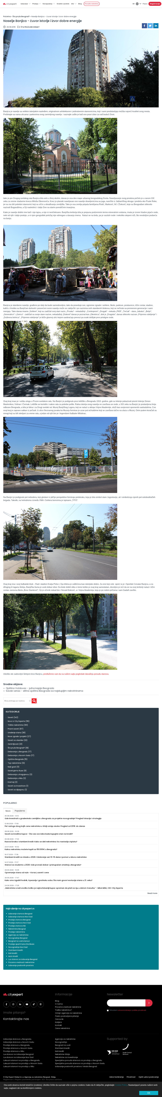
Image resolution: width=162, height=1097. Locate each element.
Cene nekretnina (62, 1028)
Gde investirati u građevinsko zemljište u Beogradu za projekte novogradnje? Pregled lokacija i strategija (53, 818)
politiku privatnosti (139, 1010)
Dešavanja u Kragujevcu (18, 774)
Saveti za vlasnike (15, 740)
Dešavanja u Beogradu (18, 751)
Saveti (10, 717)
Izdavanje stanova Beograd (20, 913)
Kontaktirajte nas (16, 1019)
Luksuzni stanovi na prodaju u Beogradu (21, 1060)
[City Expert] (12, 4)
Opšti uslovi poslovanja (149, 1077)
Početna (7, 16)
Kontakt (58, 1025)
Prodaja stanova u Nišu (13, 1051)
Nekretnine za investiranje (66, 1057)
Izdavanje (24, 4)
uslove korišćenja (124, 1010)
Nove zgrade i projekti (17, 736)
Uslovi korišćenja (116, 1077)
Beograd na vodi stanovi (19, 941)
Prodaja (35, 4)
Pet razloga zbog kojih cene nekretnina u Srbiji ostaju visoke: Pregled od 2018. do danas (45, 826)
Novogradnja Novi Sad (17, 947)
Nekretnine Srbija (62, 1054)
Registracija (155, 4)
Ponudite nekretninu (92, 4)
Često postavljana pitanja (67, 1016)
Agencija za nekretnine (18, 935)
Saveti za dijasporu (16, 789)
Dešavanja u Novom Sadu (19, 755)
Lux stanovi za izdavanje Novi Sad (18, 1057)
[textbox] (17, 701)
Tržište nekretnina (15, 725)
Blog (80, 4)
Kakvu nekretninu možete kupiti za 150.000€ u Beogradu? (31, 849)
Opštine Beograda (16, 759)
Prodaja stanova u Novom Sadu (17, 1048)
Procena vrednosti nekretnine (21, 962)
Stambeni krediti (15, 950)
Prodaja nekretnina (16, 932)
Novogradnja (47, 4)
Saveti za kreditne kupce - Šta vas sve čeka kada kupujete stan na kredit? (39, 834)
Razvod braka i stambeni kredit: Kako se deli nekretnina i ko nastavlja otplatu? (41, 841)
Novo (9, 810)
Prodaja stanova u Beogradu (16, 1045)
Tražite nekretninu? (63, 1010)
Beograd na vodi (62, 1045)
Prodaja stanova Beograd (19, 919)
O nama (59, 1004)
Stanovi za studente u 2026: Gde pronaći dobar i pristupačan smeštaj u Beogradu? (43, 865)
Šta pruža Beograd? (21, 16)
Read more (152, 893)
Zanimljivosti (13, 744)
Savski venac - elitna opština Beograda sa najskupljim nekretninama (44, 690)
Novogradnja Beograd (17, 938)
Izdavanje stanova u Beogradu (17, 1039)
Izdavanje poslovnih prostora (21, 965)
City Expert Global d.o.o (14, 1077)
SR (134, 4)
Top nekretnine (14, 763)
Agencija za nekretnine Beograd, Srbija (40, 1077)
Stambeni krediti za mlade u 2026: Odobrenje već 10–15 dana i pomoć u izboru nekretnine (46, 857)
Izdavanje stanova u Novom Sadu (18, 1042)
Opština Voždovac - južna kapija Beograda (30, 688)
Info (72, 4)
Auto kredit (13, 956)
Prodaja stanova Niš (17, 926)
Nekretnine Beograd (17, 929)
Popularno (20, 810)
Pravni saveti (13, 729)
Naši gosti (12, 767)
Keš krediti (12, 953)
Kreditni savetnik (63, 4)
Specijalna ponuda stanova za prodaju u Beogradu (78, 1060)
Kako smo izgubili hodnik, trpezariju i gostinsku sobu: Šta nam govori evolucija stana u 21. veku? (48, 880)
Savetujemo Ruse (15, 770)
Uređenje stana (14, 732)
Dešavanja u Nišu (15, 778)
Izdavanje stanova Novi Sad (20, 916)
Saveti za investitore (17, 786)
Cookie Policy (121, 1085)
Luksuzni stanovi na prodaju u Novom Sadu (22, 1063)
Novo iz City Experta (16, 721)
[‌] (6, 1004)
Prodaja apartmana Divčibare (21, 944)
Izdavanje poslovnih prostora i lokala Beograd (76, 1066)
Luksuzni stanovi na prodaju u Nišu (18, 1066)
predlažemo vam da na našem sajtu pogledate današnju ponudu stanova (75, 674)
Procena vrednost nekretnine (68, 1007)
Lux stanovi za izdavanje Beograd (22, 959)
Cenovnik (59, 1019)
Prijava (145, 4)
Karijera (58, 1022)
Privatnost (131, 1077)
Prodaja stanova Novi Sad (19, 923)
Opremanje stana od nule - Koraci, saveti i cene (27, 872)
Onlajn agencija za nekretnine (68, 1013)
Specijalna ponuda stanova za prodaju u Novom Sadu (80, 1063)
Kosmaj (11, 782)
